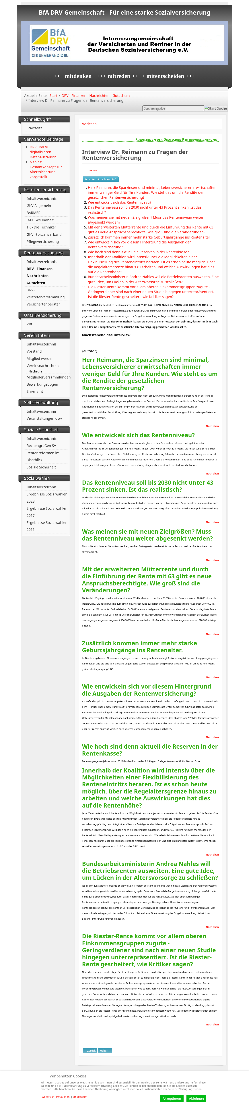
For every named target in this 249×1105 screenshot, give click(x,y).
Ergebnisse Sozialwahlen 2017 (47, 512)
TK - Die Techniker (41, 227)
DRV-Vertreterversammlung (46, 293)
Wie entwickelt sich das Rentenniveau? (119, 202)
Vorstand (34, 351)
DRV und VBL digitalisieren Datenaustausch (43, 152)
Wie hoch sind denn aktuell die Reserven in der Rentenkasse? (138, 251)
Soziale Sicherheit (41, 467)
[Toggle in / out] (228, 1)
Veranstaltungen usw (44, 418)
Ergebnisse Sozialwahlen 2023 (47, 498)
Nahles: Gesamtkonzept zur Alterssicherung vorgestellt (46, 169)
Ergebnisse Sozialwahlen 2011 (47, 526)
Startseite (34, 128)
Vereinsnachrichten (43, 365)
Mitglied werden (40, 358)
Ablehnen (196, 1098)
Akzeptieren (172, 1098)
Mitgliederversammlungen (49, 377)
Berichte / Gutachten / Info (100, 179)
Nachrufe (35, 371)
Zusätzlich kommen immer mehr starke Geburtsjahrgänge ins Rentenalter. (149, 237)
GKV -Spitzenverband (44, 234)
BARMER (33, 212)
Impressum (80, 1096)
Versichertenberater (43, 304)
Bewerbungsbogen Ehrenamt (42, 388)
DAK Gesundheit (40, 220)
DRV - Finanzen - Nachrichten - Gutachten (41, 275)
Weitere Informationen (56, 1096)
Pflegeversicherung (43, 241)
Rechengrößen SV (41, 445)
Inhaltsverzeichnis (42, 198)
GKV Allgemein (39, 205)
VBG (30, 324)
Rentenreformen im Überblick (43, 456)
